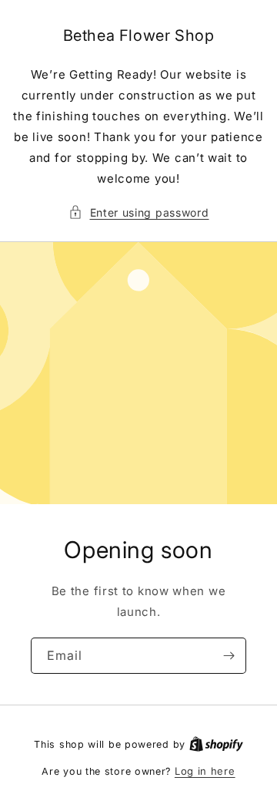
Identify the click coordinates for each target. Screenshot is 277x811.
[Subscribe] (228, 656)
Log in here (205, 771)
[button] (138, 212)
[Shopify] (216, 744)
